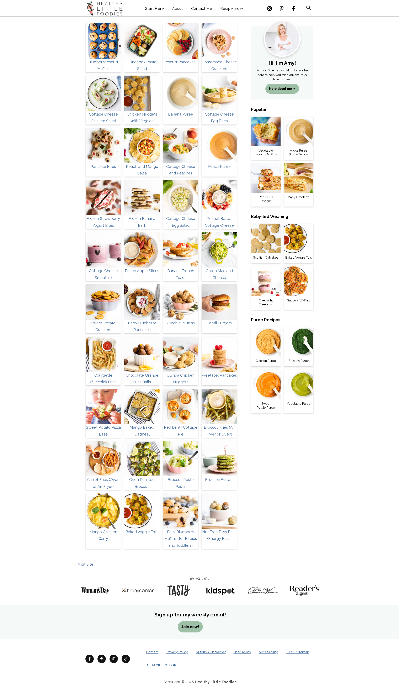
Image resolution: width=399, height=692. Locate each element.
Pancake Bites (103, 166)
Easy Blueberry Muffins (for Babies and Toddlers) (180, 539)
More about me (280, 88)
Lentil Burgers (219, 323)
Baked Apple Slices (142, 271)
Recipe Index (232, 8)
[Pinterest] (281, 8)
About (177, 8)
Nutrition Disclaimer (211, 652)
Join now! (190, 627)
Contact (152, 652)
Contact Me (201, 8)
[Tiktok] (126, 659)
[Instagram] (269, 8)
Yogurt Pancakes (181, 62)
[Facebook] (293, 8)
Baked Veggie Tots (142, 532)
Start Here (154, 8)
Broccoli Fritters (219, 479)
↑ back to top (161, 665)
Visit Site (85, 564)
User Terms (242, 652)
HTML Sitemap (297, 652)
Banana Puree (180, 114)
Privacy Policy (177, 652)
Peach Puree (219, 166)
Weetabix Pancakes (219, 375)
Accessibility (268, 652)
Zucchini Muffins (180, 323)
